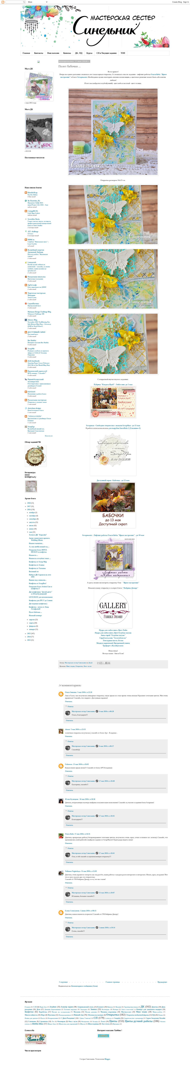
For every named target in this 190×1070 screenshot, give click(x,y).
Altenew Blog (32, 320)
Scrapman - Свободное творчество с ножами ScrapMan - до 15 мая (113, 425)
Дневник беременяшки (53, 1009)
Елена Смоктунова (72, 911)
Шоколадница (93, 1024)
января (32, 629)
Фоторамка (85, 1021)
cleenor (67, 729)
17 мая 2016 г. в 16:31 (82, 834)
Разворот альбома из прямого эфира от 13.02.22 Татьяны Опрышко (38, 353)
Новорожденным (65, 1015)
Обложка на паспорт (95, 1015)
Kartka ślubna (32, 195)
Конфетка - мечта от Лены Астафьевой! (39, 608)
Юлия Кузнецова (72, 799)
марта (31, 623)
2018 (29, 503)
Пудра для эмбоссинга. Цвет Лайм (113, 630)
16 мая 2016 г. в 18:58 (87, 799)
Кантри (115, 1009)
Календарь (105, 1009)
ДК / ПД (78, 53)
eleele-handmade (34, 361)
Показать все (49, 436)
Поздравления (53, 1018)
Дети (38, 1009)
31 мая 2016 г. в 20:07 (107, 893)
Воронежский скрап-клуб (37, 371)
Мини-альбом (157, 1012)
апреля (32, 620)
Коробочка (43, 1012)
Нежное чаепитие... (36, 543)
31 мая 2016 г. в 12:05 (89, 871)
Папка (160, 1015)
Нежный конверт (35, 616)
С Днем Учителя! (85, 1018)
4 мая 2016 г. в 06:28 (106, 711)
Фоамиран (61, 1021)
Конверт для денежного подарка (149, 1009)
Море (43, 1015)
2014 (29, 637)
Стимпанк (32, 1021)
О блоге (30, 233)
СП (96, 1017)
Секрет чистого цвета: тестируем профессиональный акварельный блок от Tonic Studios (39, 223)
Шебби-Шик (37, 1024)
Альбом (53, 1007)
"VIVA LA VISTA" (35, 416)
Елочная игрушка (70, 1009)
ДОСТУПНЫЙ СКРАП (36, 332)
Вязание (118, 1007)
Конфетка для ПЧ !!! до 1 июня (40, 600)
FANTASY (31, 392)
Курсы (89, 53)
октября (32, 516)
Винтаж (110, 1007)
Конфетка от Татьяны (37, 568)
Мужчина (51, 1015)
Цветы (113, 1021)
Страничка (43, 1021)
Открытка (79, 666)
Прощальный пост (34, 306)
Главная (26, 53)
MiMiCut (31, 240)
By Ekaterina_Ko (34, 201)
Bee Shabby (32, 340)
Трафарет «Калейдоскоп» (113, 646)
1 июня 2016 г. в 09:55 (88, 911)
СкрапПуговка (33, 304)
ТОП (123, 53)
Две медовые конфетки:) (38, 604)
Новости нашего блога (36, 410)
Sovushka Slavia (34, 219)
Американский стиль (85, 1007)
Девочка (155, 1007)
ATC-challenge (33, 232)
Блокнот (100, 1007)
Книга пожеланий (127, 1009)
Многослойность (31, 1015)
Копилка (67, 53)
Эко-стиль (105, 1024)
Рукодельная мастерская (37, 400)
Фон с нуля (87, 666)
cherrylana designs (34, 408)
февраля (32, 626)
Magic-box (43, 1007)
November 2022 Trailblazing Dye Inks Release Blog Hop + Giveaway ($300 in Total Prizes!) (39, 324)
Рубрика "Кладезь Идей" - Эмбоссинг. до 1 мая (113, 384)
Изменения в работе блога (37, 394)
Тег (53, 1021)
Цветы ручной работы (139, 1021)
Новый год (78, 1015)
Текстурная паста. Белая (113, 640)
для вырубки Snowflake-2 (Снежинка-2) (124, 428)
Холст (103, 1021)
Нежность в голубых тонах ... (40, 558)
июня (31, 529)
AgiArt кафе (32, 285)
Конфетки (29, 1012)
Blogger (107, 1059)
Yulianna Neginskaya (72, 871)
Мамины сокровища (109, 1012)
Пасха (42, 1018)
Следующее (63, 982)
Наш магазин (53, 53)
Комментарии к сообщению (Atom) (84, 986)
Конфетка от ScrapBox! (37, 583)
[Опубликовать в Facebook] (106, 663)
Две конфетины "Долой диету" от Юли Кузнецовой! (40, 593)
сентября (33, 519)
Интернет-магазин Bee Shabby (38, 342)
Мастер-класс (126, 1012)
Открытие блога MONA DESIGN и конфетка (38, 551)
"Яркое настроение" (131, 583)
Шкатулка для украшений (68, 1024)
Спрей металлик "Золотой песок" (113, 638)
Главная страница (113, 982)
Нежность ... (33, 555)
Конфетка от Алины (36, 565)
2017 (29, 506)
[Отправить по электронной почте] (98, 663)
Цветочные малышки (35, 279)
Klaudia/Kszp (32, 193)
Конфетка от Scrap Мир (38, 562)
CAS (35, 1007)
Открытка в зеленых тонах (37, 402)
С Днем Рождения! (68, 1018)
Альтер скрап (67, 1007)
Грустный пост (33, 334)
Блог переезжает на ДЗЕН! (37, 287)
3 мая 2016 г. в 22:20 (84, 692)
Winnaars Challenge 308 (36, 314)
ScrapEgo (31, 427)
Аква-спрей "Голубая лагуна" (113, 635)
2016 (29, 510)
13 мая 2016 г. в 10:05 (81, 764)
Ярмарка (116, 1024)
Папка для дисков (31, 1018)
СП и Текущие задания (107, 53)
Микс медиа (70, 666)
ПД (153, 1015)
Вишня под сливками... (37, 580)
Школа (82, 1024)
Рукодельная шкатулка (36, 277)
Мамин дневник (91, 1012)
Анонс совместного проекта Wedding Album (39, 539)
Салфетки (108, 1018)
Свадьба (117, 1018)
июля (31, 525)
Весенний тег (34, 572)
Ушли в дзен (32, 297)
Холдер (95, 1021)
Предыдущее (162, 982)
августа (32, 522)
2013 (29, 640)
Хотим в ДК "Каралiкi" (38, 535)
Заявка (94, 1009)
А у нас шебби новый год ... (39, 547)
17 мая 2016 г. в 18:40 (107, 781)
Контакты (38, 53)
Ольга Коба (69, 834)
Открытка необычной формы (137, 1015)
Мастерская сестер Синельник (83, 711)
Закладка (83, 1009)
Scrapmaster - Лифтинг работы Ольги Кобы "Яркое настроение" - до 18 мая (113, 535)
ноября (32, 513)
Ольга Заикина (71, 692)
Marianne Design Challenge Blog (39, 312)
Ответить (68, 701)
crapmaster (82, 77)
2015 (29, 634)
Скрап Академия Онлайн (155, 1018)
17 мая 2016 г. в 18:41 (107, 816)
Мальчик (77, 1012)
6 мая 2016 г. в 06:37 (106, 746)
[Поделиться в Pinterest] (109, 663)
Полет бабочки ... (35, 612)
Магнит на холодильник (61, 1012)
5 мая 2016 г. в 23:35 (78, 729)
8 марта (27, 1007)
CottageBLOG (33, 211)
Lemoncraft (32, 262)
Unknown (68, 764)
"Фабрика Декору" (130, 588)
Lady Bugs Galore (34, 213)
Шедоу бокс (52, 1024)
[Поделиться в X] (103, 663)
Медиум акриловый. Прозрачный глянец (113, 643)
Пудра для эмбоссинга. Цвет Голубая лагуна (113, 633)
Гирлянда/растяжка (131, 1007)
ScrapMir (31, 349)
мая (31, 532)
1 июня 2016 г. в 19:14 (107, 928)
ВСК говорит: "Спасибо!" (37, 373)
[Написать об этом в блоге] (101, 663)
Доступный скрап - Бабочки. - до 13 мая (113, 480)
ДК (142, 1006)
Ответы (70, 707)
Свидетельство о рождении (133, 1018)
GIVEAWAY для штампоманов (40, 597)
